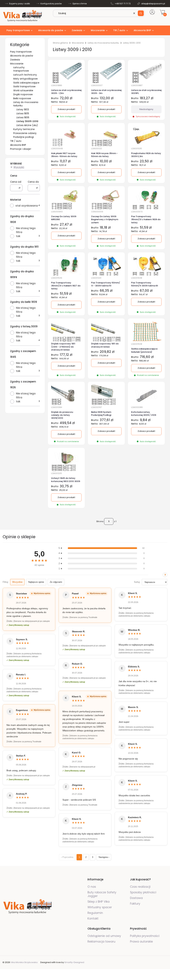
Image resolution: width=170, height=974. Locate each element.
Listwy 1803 (22, 109)
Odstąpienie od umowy (104, 936)
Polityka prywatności (144, 936)
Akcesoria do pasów (21, 55)
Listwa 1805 (22, 113)
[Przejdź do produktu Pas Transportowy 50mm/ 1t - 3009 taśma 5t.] (106, 265)
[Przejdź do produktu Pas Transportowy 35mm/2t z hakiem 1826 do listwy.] (146, 199)
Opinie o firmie (79, 3)
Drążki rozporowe (23, 94)
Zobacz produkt (66, 172)
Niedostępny (146, 109)
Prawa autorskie (141, 942)
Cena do (33, 182)
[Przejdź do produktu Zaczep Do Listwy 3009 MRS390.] (66, 199)
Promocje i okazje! (20, 149)
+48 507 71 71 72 (123, 3)
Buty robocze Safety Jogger (101, 894)
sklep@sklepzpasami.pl (153, 3)
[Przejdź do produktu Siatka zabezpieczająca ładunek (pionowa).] (146, 331)
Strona (99, 521)
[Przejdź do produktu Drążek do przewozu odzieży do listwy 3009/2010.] (66, 395)
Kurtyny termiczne (24, 129)
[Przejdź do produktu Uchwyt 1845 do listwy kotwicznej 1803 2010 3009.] (66, 461)
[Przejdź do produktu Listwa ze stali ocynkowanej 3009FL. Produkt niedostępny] (146, 73)
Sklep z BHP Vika (98, 902)
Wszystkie (17, 582)
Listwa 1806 (22, 117)
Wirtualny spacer (99, 907)
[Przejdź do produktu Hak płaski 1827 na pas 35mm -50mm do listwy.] (66, 136)
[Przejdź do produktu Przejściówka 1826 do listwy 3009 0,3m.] (146, 136)
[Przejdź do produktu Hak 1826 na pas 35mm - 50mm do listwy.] (106, 136)
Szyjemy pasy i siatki (19, 3)
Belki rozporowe (22, 98)
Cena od (15, 182)
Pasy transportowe (21, 51)
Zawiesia (15, 59)
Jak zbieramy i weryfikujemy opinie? (165, 574)
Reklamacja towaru (101, 942)
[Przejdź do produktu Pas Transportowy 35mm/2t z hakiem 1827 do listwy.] (66, 265)
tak (18, 236)
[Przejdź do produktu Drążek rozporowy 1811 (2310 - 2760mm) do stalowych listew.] (66, 331)
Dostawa (136, 898)
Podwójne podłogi (23, 137)
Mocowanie (16, 63)
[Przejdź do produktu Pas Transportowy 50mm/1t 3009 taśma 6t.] (146, 265)
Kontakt (92, 918)
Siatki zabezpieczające (26, 82)
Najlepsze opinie (36, 582)
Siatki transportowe (24, 86)
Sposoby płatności (143, 892)
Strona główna (60, 43)
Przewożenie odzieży (25, 133)
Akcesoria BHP (18, 145)
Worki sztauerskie (23, 90)
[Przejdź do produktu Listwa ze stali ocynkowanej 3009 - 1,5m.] (66, 73)
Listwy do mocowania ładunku (103, 43)
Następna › (104, 857)
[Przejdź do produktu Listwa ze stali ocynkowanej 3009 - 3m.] (106, 73)
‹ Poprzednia (67, 857)
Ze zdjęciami (56, 582)
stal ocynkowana (26, 205)
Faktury (135, 904)
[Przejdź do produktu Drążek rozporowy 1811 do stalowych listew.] (106, 331)
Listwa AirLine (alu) (27, 125)
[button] (141, 13)
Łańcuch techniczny (25, 74)
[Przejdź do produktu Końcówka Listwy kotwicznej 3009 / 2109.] (146, 395)
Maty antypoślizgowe (25, 78)
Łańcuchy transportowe (21, 69)
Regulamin (95, 913)
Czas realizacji (140, 887)
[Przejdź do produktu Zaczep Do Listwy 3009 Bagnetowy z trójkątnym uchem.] (106, 199)
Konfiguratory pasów (51, 3)
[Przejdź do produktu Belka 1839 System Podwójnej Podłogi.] (106, 395)
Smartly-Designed (74, 962)
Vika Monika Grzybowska (24, 962)
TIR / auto (15, 141)
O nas (91, 887)
